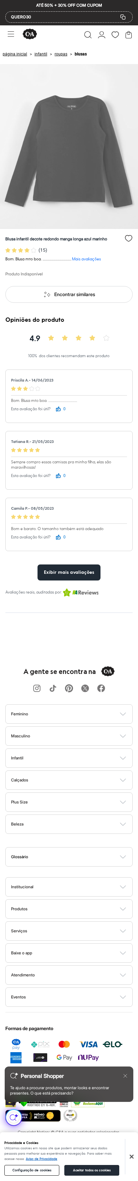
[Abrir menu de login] (101, 35)
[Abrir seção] (80, 714)
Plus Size (19, 801)
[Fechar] (131, 1156)
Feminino (19, 713)
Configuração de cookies (31, 1170)
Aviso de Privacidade (41, 1159)
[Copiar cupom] (123, 17)
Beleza (17, 823)
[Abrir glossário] (77, 857)
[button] (88, 35)
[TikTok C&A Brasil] (53, 688)
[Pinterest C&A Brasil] (69, 688)
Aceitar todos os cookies (92, 1170)
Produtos (19, 908)
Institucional (22, 886)
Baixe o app (21, 952)
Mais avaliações (86, 259)
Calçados (19, 779)
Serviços (19, 930)
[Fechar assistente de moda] (125, 1076)
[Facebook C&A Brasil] (101, 688)
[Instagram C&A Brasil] (37, 688)
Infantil (17, 757)
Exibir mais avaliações (69, 572)
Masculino (20, 735)
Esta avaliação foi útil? (31, 409)
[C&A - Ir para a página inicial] (30, 34)
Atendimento (23, 974)
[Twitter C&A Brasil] (85, 688)
